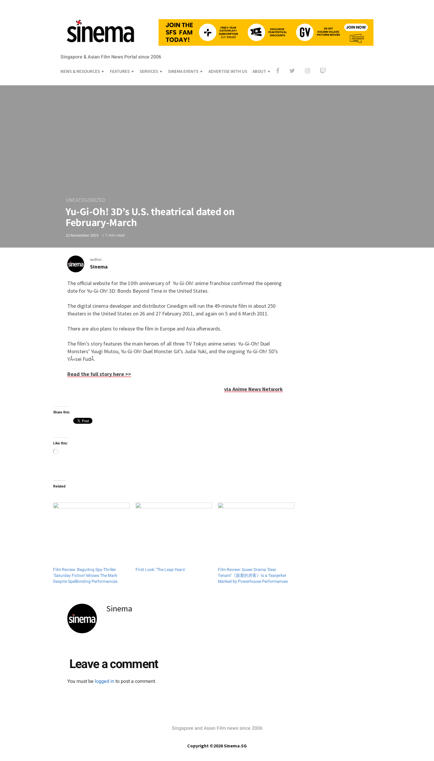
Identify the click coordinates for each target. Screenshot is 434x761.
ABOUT (259, 71)
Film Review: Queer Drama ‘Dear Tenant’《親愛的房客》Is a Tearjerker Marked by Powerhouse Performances (253, 576)
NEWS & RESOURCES (80, 71)
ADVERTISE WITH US (227, 71)
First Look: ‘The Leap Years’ (161, 570)
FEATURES (120, 71)
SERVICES (149, 71)
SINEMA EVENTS (183, 71)
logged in (104, 681)
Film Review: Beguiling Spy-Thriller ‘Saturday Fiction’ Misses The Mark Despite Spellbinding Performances (85, 576)
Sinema (99, 266)
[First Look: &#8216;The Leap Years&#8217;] (174, 524)
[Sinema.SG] (100, 25)
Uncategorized (85, 200)
